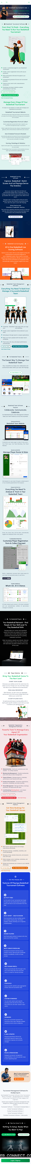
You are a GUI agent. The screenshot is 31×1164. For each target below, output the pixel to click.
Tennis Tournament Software (15, 1113)
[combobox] (14, 2)
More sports (24, 1115)
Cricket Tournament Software (14, 1109)
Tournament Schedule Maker (21, 1106)
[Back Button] (2, 2)
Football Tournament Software (15, 1111)
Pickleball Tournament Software (11, 1115)
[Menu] (28, 2)
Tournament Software (6, 1106)
